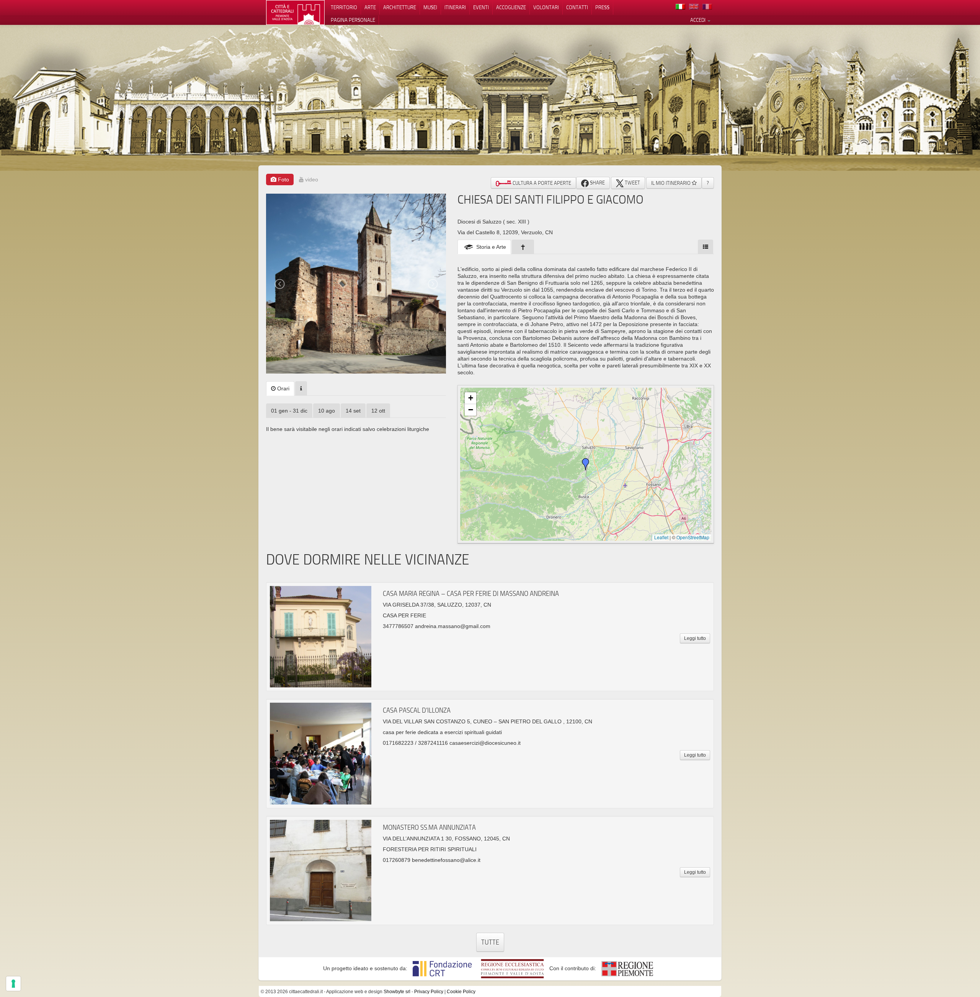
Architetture (399, 7)
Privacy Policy (428, 991)
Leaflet (661, 537)
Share (597, 182)
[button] (586, 464)
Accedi (698, 19)
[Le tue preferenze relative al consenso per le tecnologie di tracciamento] (13, 983)
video (311, 179)
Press (602, 7)
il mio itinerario (671, 182)
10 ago (326, 411)
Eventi (481, 7)
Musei (430, 7)
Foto (282, 179)
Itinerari (455, 7)
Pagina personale (353, 19)
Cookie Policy (461, 991)
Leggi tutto (695, 638)
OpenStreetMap (692, 537)
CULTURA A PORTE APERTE (541, 182)
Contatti (577, 7)
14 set (353, 411)
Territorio (344, 7)
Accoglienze (511, 7)
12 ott (378, 411)
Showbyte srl (397, 991)
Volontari (546, 7)
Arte (370, 7)
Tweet (632, 182)
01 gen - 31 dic (289, 411)
